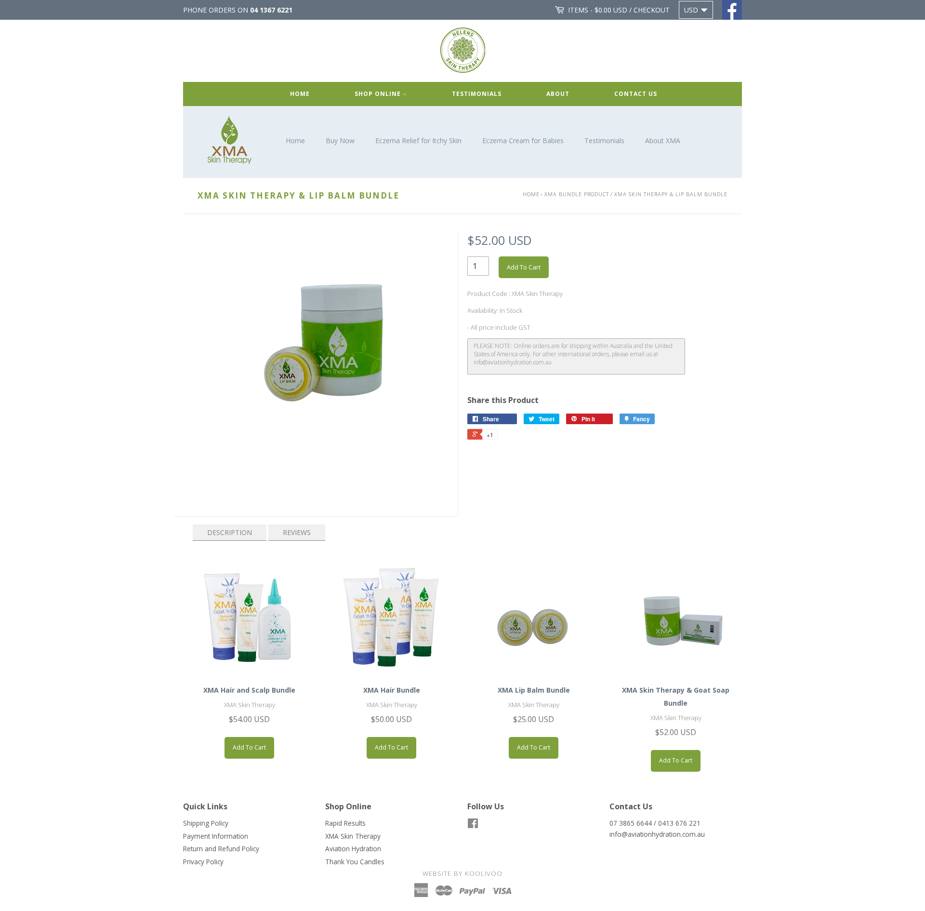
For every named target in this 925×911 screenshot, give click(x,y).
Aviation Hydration (353, 848)
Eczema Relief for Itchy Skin (418, 140)
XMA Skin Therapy (353, 836)
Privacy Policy (203, 861)
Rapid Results (345, 823)
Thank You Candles (354, 861)
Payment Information (215, 836)
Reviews (297, 532)
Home (300, 94)
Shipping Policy (205, 823)
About (557, 94)
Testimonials (477, 94)
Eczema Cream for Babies (523, 140)
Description (229, 532)
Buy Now (340, 140)
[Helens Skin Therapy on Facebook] (472, 825)
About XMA (662, 140)
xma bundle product (576, 194)
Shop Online (379, 94)
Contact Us (635, 94)
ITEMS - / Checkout (619, 9)
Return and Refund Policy (221, 848)
